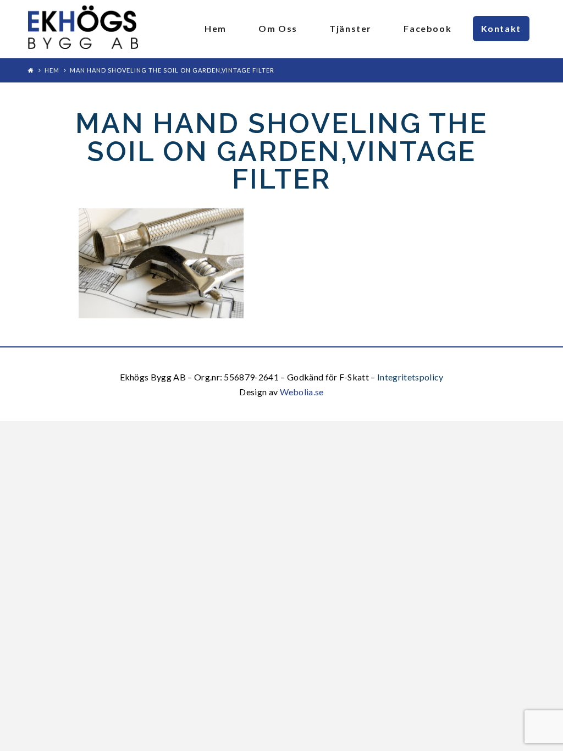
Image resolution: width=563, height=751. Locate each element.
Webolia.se (302, 391)
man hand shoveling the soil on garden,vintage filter (172, 70)
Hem (52, 70)
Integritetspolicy (410, 377)
